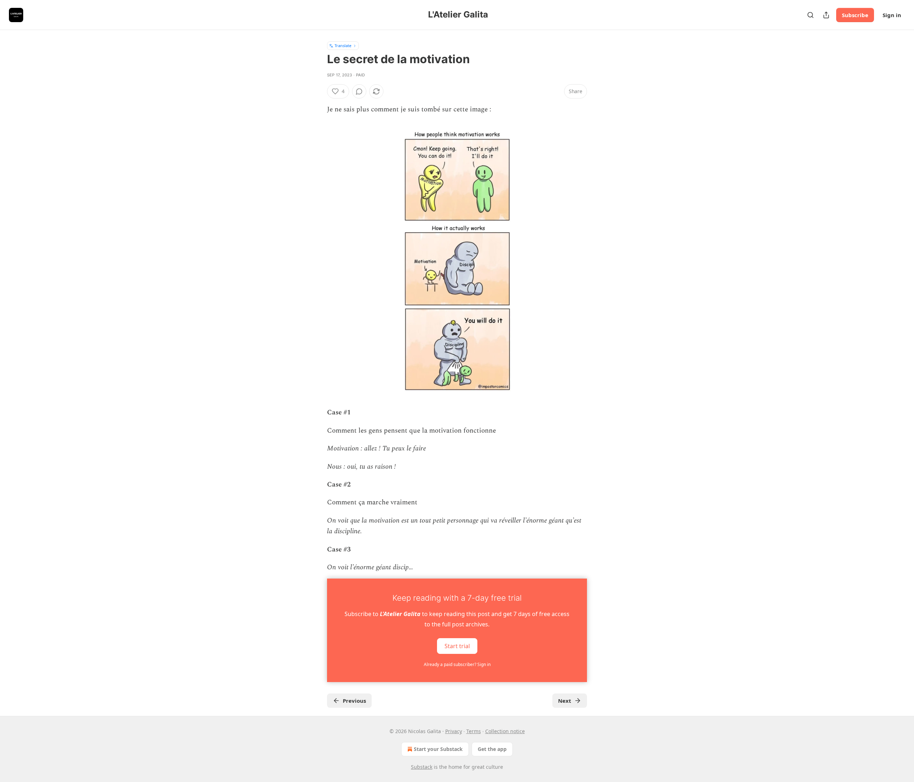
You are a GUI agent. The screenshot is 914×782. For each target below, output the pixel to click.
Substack (421, 766)
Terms (473, 731)
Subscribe (855, 15)
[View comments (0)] (359, 91)
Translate (343, 45)
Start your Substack (438, 749)
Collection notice (505, 731)
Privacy (453, 731)
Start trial (457, 646)
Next (564, 700)
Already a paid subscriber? (457, 664)
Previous (354, 700)
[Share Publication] (826, 15)
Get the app (492, 749)
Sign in (892, 15)
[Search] (810, 15)
